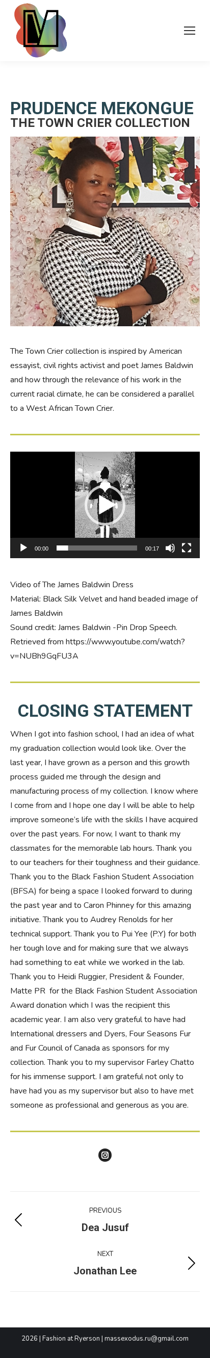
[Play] (23, 548)
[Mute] (170, 548)
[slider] (97, 548)
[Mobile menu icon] (189, 30)
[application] (105, 505)
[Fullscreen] (186, 548)
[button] (105, 505)
